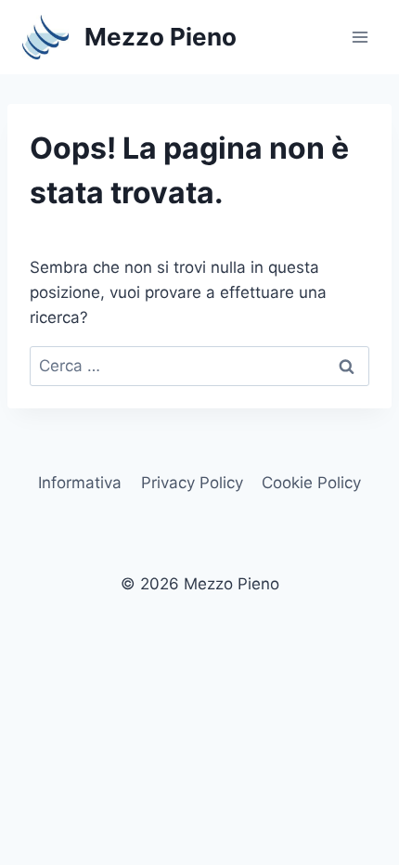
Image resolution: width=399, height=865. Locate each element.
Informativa (80, 482)
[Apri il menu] (359, 36)
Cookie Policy (311, 482)
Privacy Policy (192, 482)
